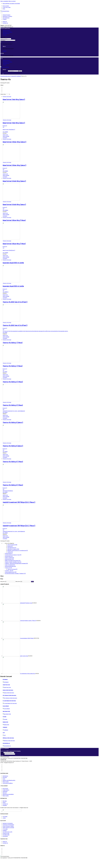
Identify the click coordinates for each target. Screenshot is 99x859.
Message (2, 754)
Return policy (6, 781)
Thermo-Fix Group (7, 96)
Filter (32, 581)
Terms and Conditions (8, 783)
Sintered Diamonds (10, 566)
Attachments (8, 553)
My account (5, 788)
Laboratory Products (7, 16)
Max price (18, 581)
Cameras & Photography (8, 824)
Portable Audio (6, 834)
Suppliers (5, 805)
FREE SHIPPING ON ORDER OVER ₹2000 (11, 3)
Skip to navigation (4, 1)
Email (2, 752)
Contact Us (5, 23)
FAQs (4, 779)
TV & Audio (5, 829)
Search (4, 69)
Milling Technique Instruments (12, 560)
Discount (5, 793)
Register (4, 51)
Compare (5, 137)
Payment (5, 777)
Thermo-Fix (8, 567)
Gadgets (5, 830)
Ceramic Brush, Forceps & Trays (13, 554)
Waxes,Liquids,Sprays (10, 572)
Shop (4, 8)
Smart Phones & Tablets (8, 826)
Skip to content (12, 1)
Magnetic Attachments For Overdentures (17, 550)
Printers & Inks (6, 833)
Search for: (2, 37)
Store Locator (6, 6)
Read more (5, 294)
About (4, 802)
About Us (5, 21)
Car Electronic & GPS (7, 832)
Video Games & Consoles (8, 827)
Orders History (6, 790)
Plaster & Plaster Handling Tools (13, 562)
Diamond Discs (9, 559)
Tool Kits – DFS (9, 570)
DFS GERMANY (18, 76)
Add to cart (5, 134)
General (10, 546)
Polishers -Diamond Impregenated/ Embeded (16, 563)
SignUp (2, 755)
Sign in (4, 46)
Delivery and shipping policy (9, 780)
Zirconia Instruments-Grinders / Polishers (15, 573)
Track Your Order (7, 7)
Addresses (5, 791)
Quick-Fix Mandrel (10, 565)
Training (4, 19)
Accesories (5, 836)
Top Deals (5, 816)
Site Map (5, 801)
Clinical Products (6, 15)
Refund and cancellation (8, 794)
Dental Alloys (9, 556)
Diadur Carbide (9, 557)
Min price (2, 581)
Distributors (5, 776)
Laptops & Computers (8, 823)
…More (4, 818)
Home (1, 76)
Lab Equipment (6, 17)
